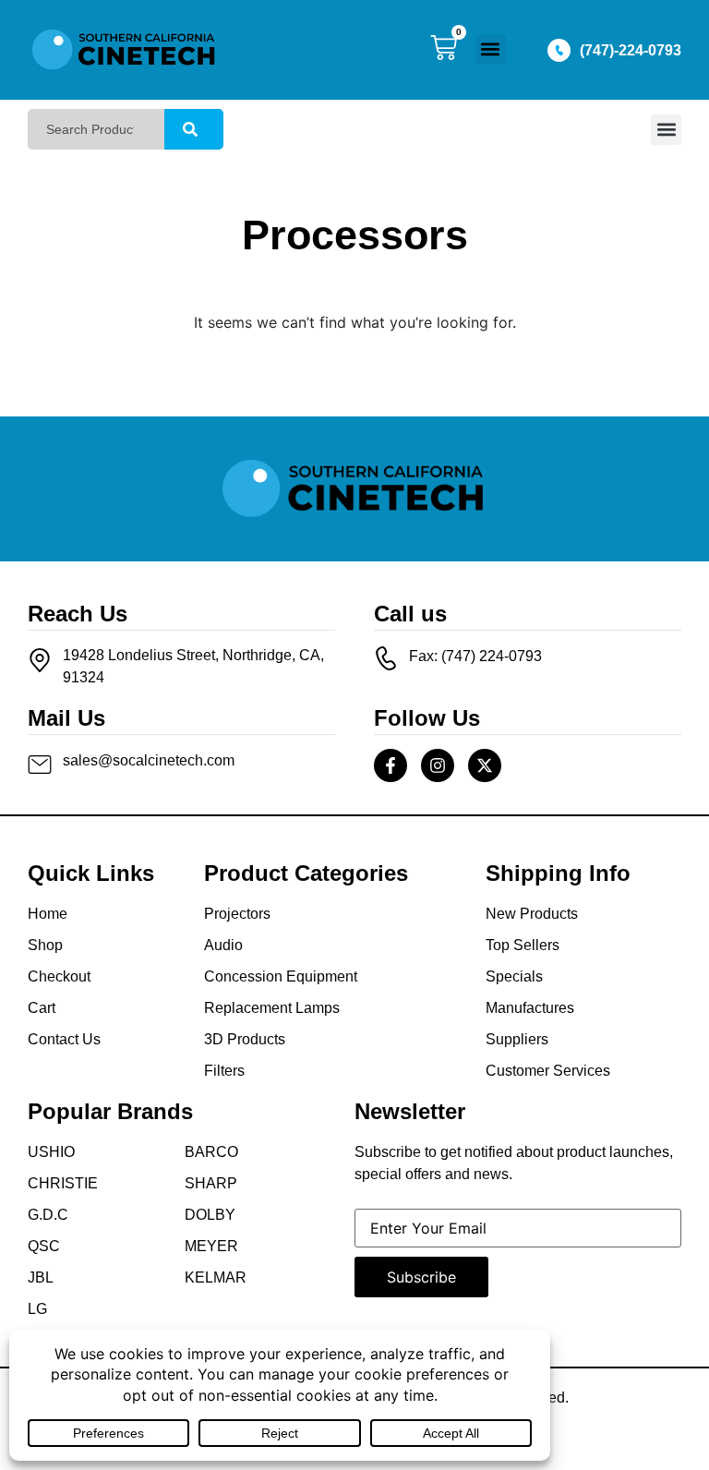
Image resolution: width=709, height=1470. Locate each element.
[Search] (193, 129)
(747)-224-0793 (630, 50)
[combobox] (96, 129)
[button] (490, 49)
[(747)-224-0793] (559, 50)
